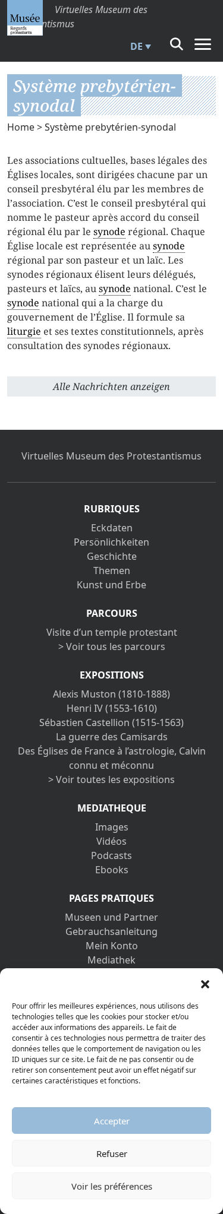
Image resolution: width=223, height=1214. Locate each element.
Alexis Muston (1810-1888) (111, 693)
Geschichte (112, 556)
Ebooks (111, 869)
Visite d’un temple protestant (111, 632)
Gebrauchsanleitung (111, 931)
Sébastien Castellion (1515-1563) (111, 722)
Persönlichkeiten (111, 542)
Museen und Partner (111, 917)
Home (20, 127)
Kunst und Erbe (111, 584)
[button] (205, 983)
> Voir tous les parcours (111, 646)
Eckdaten (112, 527)
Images (111, 826)
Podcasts (111, 855)
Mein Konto (112, 945)
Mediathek (111, 959)
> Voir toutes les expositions (111, 779)
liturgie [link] (24, 331)
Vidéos (111, 841)
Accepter (112, 1121)
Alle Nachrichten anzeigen (111, 386)
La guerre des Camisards (112, 736)
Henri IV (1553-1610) (112, 708)
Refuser (111, 1153)
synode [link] (109, 231)
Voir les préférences (111, 1186)
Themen (111, 570)
